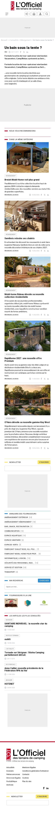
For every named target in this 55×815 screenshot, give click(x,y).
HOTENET (9, 684)
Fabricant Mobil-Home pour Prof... (21, 554)
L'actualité (13, 40)
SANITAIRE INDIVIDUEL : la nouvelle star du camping (26, 624)
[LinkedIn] (47, 788)
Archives (9, 785)
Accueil (4, 40)
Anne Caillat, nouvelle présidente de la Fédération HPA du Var (24, 669)
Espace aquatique (13, 536)
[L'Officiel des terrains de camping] (27, 5)
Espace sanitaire (13, 540)
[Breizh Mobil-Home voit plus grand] (27, 157)
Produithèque (11, 781)
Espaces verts (11, 545)
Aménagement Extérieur (16, 517)
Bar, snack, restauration (17, 526)
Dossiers (9, 771)
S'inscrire (44, 462)
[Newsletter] (34, 14)
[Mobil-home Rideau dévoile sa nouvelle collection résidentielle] (27, 272)
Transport (10, 572)
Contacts (25, 774)
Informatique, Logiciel (15, 558)
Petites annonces (13, 774)
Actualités (10, 767)
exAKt (8, 639)
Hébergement (25, 40)
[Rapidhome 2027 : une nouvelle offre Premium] (27, 336)
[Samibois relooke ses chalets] (27, 216)
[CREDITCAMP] (43, 603)
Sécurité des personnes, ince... (19, 563)
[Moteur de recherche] (47, 14)
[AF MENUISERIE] (11, 603)
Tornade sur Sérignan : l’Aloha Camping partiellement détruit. (24, 653)
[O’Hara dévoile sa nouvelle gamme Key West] (27, 400)
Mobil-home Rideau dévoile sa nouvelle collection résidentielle (24, 295)
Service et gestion (13, 567)
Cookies (25, 778)
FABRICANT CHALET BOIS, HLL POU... (20, 549)
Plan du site (26, 781)
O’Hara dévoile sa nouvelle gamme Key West (27, 422)
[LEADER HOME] (27, 603)
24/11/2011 (15, 52)
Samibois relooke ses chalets (20, 238)
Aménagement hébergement (18, 522)
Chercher (44, 581)
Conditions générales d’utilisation (35, 771)
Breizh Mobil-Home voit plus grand (22, 179)
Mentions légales (29, 767)
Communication (12, 531)
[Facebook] (43, 788)
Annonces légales (13, 778)
